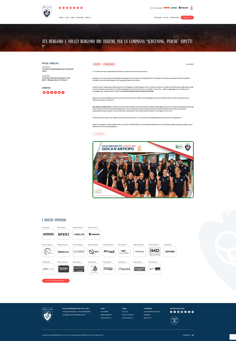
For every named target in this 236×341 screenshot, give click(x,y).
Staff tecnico (128, 315)
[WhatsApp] (55, 92)
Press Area (174, 17)
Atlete (125, 311)
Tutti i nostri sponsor (54, 280)
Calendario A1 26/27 (152, 311)
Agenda (147, 315)
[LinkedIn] (48, 92)
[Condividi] (63, 92)
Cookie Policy (99, 335)
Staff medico (127, 318)
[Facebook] (44, 92)
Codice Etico (105, 318)
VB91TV (88, 17)
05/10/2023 (190, 64)
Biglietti (187, 17)
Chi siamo (104, 311)
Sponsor (158, 17)
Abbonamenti (106, 315)
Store (165, 17)
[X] (52, 92)
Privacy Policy (88, 335)
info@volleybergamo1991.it (74, 315)
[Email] (59, 92)
